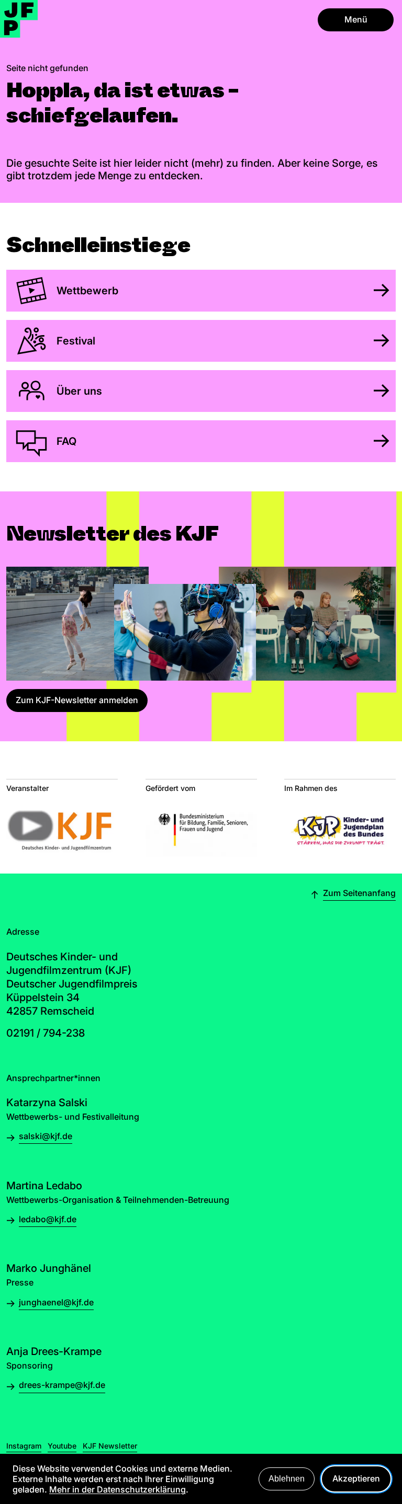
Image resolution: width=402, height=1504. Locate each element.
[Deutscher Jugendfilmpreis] (19, 19)
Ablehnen (287, 1478)
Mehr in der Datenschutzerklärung (117, 1489)
